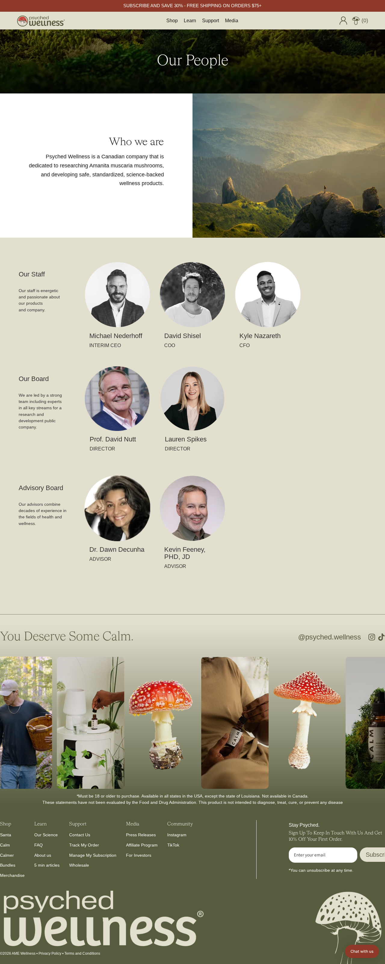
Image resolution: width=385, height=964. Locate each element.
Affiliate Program (142, 845)
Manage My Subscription (92, 855)
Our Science (46, 834)
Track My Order (84, 845)
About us (42, 855)
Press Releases (141, 834)
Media (231, 20)
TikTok (173, 845)
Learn (190, 20)
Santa (5, 834)
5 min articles (47, 865)
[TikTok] (381, 637)
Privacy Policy (49, 953)
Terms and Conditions (82, 953)
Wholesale (79, 865)
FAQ (38, 845)
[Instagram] (371, 637)
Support (210, 20)
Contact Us (79, 834)
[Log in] (343, 20)
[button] (362, 951)
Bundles (7, 865)
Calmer (7, 855)
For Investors (138, 855)
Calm (5, 845)
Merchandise (12, 875)
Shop (172, 20)
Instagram (176, 834)
